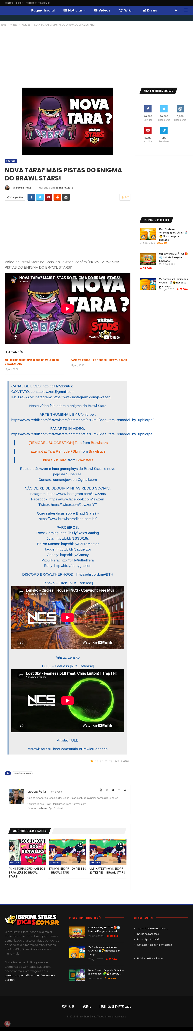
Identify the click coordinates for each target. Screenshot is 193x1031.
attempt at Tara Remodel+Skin (55, 451)
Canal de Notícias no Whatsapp (154, 944)
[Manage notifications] (7, 1024)
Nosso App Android (52, 808)
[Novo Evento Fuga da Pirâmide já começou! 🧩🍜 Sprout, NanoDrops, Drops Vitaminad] (77, 975)
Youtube (10, 161)
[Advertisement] (96, 57)
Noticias (75, 10)
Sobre (19, 3)
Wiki (128, 10)
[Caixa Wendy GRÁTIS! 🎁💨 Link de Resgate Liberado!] (148, 259)
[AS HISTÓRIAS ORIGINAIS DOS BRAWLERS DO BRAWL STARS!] (27, 852)
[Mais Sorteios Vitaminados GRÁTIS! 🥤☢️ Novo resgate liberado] (148, 234)
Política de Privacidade (38, 3)
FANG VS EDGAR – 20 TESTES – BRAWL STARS (99, 359)
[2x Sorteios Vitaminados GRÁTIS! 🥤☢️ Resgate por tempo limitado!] (148, 284)
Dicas (152, 10)
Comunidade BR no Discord (152, 928)
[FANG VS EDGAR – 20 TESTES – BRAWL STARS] (67, 852)
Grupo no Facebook (148, 933)
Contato (9, 3)
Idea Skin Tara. (55, 460)
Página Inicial (43, 10)
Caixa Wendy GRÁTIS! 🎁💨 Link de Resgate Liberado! (173, 257)
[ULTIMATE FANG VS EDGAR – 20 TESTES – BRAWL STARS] (108, 852)
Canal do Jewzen (22, 773)
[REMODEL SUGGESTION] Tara (55, 443)
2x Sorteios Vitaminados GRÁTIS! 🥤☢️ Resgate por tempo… (173, 282)
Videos (104, 10)
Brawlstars (99, 443)
